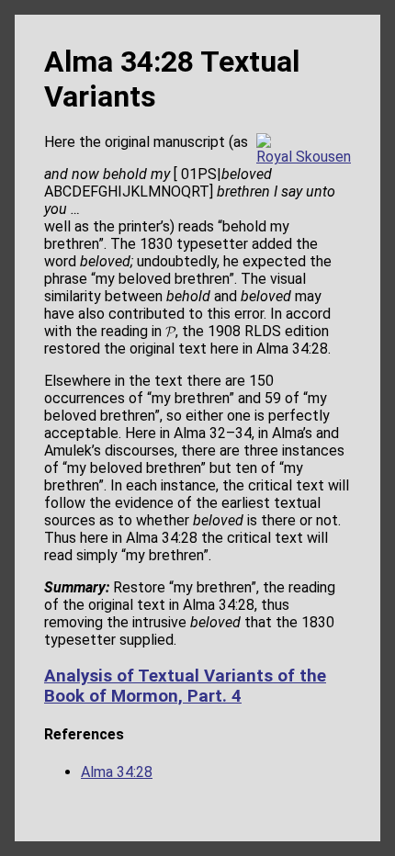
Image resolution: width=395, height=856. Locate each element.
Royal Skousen (303, 156)
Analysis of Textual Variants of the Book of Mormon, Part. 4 (185, 686)
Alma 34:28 (116, 772)
